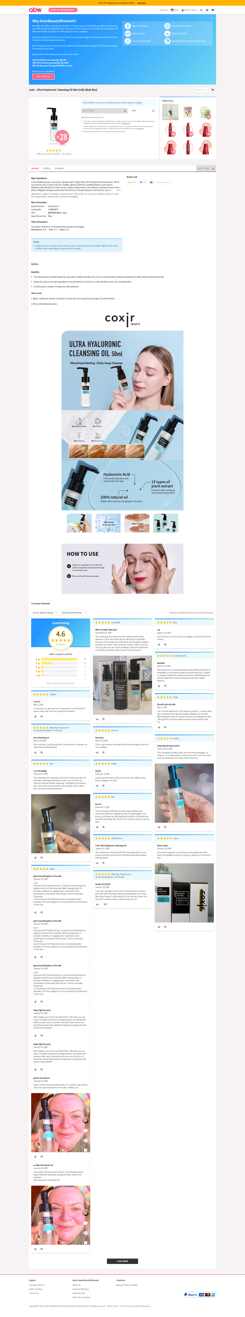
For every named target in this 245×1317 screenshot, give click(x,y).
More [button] (119, 190)
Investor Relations (81, 1289)
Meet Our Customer (81, 1297)
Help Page (140, 128)
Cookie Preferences (142, 1306)
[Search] (202, 10)
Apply (139, 102)
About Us (77, 1285)
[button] (66, 213)
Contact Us (34, 1293)
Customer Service (37, 1285)
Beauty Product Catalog (127, 1285)
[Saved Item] (213, 10)
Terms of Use (112, 1306)
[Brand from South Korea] (212, 89)
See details (126, 123)
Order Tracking (35, 1289)
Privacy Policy (126, 1306)
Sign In (131, 102)
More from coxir (199, 90)
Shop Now (141, 3)
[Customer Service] (207, 10)
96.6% (133, 182)
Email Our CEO (79, 1293)
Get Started (43, 76)
